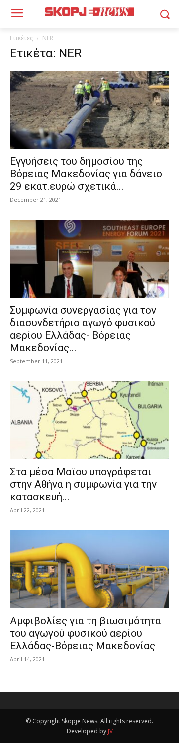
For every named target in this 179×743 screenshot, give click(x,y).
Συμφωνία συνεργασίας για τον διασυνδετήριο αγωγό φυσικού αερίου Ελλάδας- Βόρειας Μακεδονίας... (83, 329)
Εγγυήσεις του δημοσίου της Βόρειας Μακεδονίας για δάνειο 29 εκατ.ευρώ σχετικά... (86, 173)
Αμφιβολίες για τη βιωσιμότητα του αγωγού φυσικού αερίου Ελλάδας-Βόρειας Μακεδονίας (85, 633)
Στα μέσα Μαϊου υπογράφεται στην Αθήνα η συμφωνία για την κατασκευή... (83, 484)
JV (110, 731)
